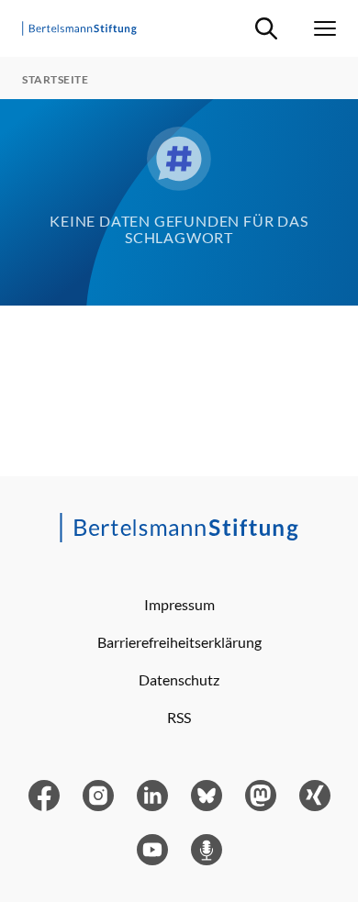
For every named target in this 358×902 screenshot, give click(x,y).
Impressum (179, 604)
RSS (179, 717)
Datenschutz (179, 679)
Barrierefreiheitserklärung (179, 642)
